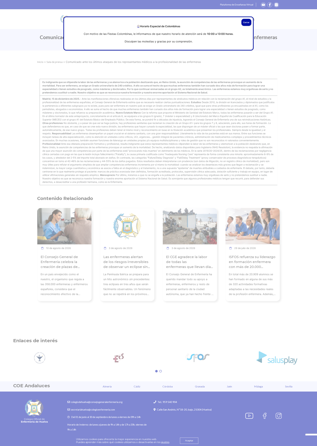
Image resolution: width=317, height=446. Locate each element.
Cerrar (246, 22)
